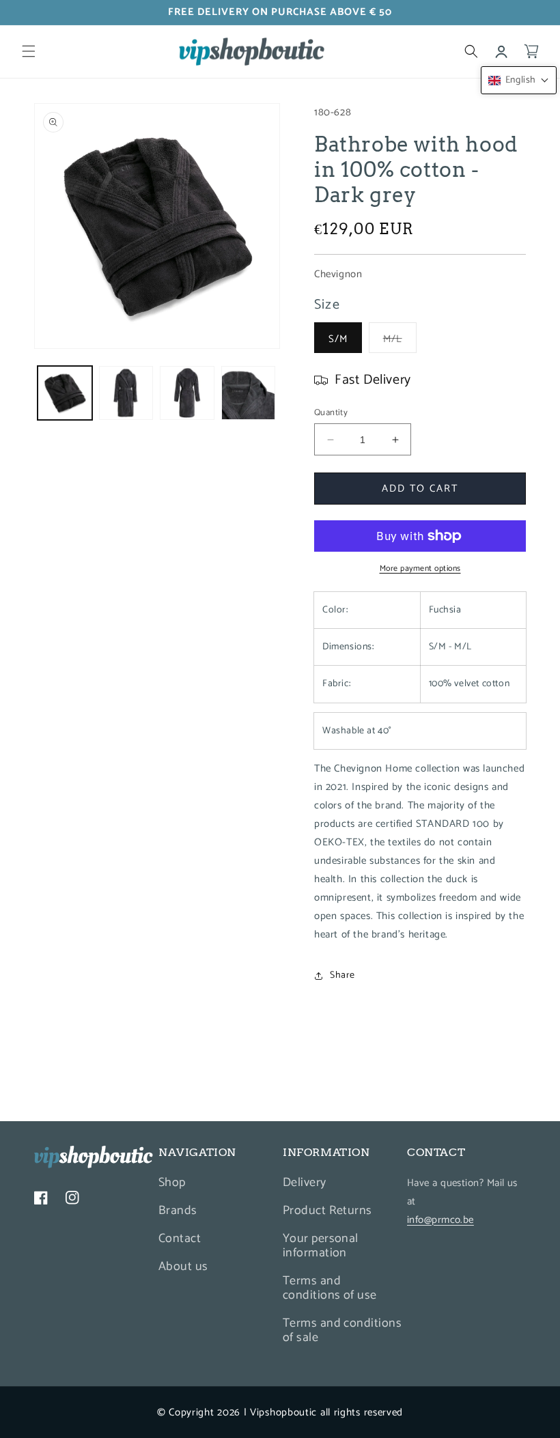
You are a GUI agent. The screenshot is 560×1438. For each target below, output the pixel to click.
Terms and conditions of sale (342, 1330)
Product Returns (327, 1210)
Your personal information (321, 1245)
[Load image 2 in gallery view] (126, 393)
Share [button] (342, 975)
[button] (29, 51)
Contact (179, 1238)
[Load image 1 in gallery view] (65, 393)
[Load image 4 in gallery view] (248, 393)
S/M (338, 339)
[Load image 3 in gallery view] (187, 393)
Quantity (331, 413)
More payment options (420, 569)
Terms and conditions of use (330, 1288)
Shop (172, 1184)
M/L (400, 341)
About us (183, 1266)
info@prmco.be (440, 1219)
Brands (177, 1210)
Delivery (304, 1184)
